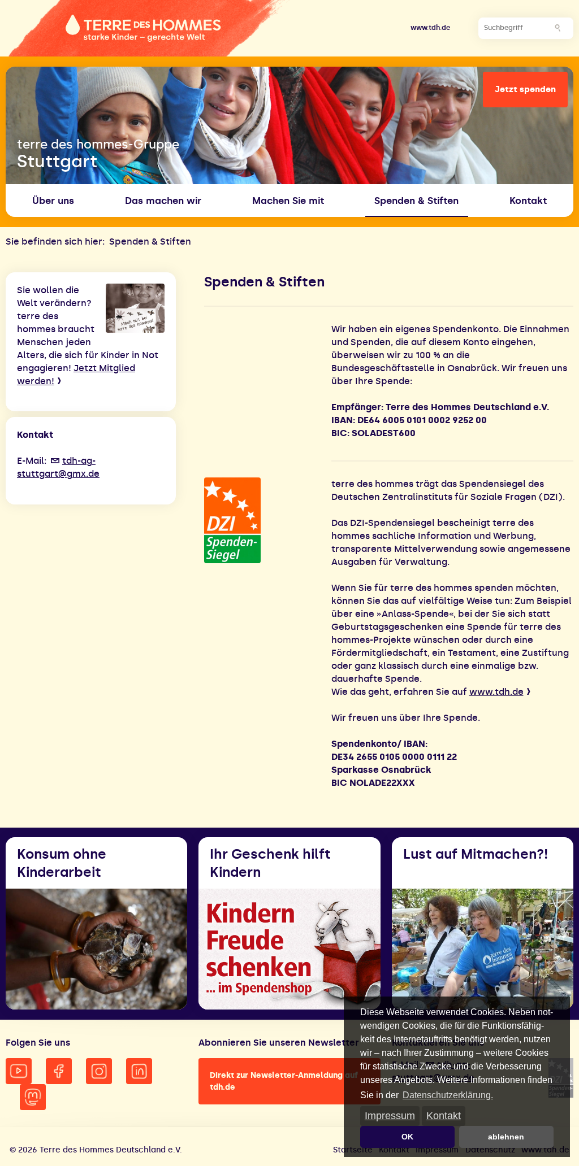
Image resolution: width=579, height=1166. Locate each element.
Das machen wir (163, 200)
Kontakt (443, 1115)
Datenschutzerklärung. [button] (448, 1095)
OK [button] (407, 1136)
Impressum (390, 1115)
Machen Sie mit (288, 200)
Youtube (19, 1071)
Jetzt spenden (525, 89)
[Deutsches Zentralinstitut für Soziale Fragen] (261, 520)
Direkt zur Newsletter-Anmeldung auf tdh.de (284, 1081)
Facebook (59, 1071)
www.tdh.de (430, 28)
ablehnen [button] (506, 1136)
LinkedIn (139, 1071)
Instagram (99, 1071)
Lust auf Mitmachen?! (475, 854)
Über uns (53, 200)
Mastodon (33, 1097)
